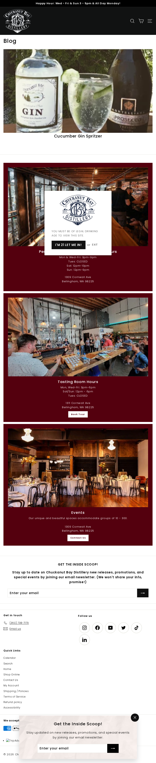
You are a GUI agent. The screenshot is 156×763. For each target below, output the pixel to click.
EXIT (95, 245)
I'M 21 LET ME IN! (68, 245)
